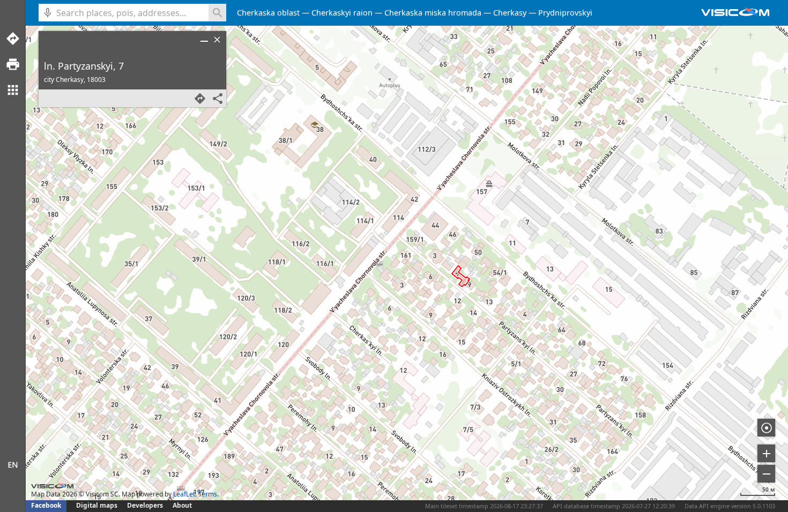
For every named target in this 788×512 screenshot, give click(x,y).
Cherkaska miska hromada (432, 12)
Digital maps (97, 505)
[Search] (217, 12)
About (182, 505)
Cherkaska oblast (268, 12)
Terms (207, 494)
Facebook (46, 505)
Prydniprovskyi (565, 12)
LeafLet (184, 494)
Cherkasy (509, 12)
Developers (145, 505)
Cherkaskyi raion (342, 12)
